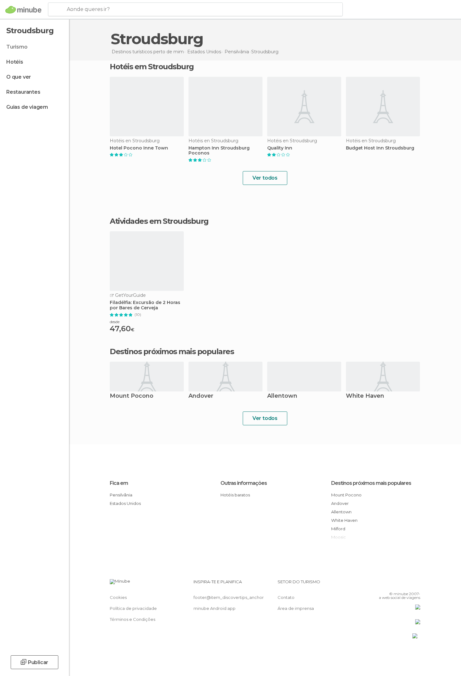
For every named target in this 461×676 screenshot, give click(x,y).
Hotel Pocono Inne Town (139, 148)
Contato (286, 597)
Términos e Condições (132, 619)
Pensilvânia (121, 494)
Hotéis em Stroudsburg (152, 66)
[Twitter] (395, 584)
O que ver (18, 77)
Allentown (282, 396)
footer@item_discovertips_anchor (228, 597)
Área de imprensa (296, 608)
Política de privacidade (133, 608)
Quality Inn (279, 148)
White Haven (365, 396)
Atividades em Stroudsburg (159, 221)
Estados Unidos (125, 503)
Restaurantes (23, 92)
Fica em (119, 483)
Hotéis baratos (235, 494)
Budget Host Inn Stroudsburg (380, 148)
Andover (200, 396)
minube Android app (214, 608)
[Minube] (23, 9)
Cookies (118, 597)
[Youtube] (415, 584)
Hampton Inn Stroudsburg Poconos (219, 150)
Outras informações (243, 483)
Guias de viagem (27, 107)
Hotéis (14, 62)
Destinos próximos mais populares (172, 351)
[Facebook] (384, 584)
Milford (338, 528)
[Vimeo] (405, 584)
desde (114, 321)
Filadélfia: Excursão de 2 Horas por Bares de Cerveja (145, 305)
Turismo (17, 47)
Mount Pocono (131, 396)
